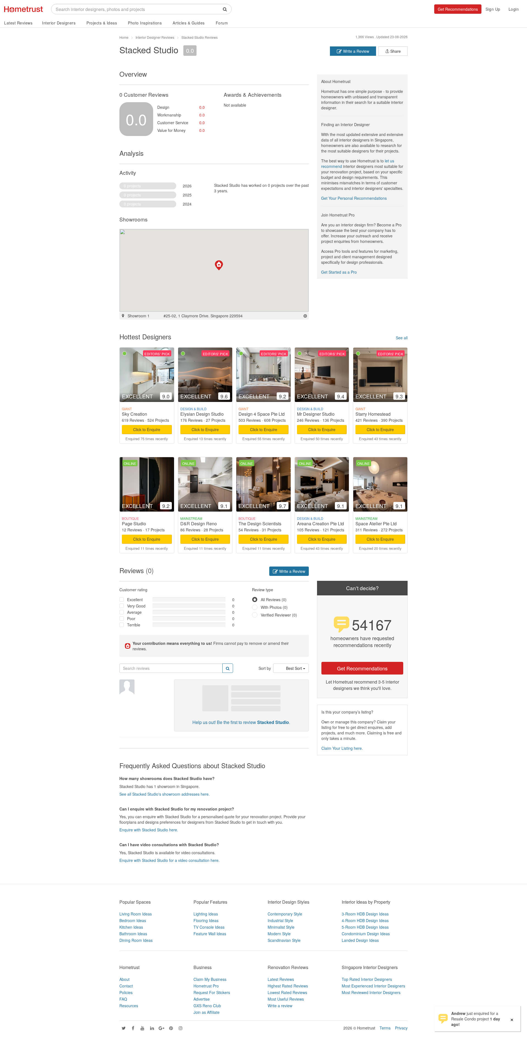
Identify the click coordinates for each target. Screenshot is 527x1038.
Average (134, 612)
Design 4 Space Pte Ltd (262, 414)
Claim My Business (210, 979)
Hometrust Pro (206, 986)
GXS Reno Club (207, 1005)
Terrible (133, 625)
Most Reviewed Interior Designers (371, 992)
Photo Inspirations (145, 23)
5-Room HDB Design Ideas (365, 927)
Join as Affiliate (207, 1012)
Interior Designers (58, 23)
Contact (126, 986)
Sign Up (493, 9)
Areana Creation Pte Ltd (320, 523)
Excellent (135, 599)
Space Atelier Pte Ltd (376, 523)
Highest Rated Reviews (288, 986)
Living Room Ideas (135, 914)
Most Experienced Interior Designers (373, 986)
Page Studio (134, 523)
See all (402, 337)
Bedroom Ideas (132, 920)
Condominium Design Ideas (366, 933)
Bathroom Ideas (133, 933)
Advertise (202, 999)
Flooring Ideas (206, 920)
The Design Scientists (260, 523)
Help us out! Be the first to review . (241, 722)
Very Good (136, 606)
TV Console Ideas (209, 927)
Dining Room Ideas (136, 940)
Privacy (401, 1028)
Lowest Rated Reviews (287, 992)
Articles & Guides (189, 23)
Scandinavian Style (284, 940)
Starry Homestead (373, 414)
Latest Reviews (18, 23)
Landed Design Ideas (360, 940)
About (124, 979)
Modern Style (279, 933)
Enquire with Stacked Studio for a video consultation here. (169, 860)
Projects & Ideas (101, 23)
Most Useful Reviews (286, 999)
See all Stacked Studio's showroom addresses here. (164, 794)
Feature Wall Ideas (210, 933)
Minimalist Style (281, 927)
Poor (131, 618)
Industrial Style (280, 920)
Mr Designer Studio (316, 414)
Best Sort (294, 668)
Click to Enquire (146, 429)
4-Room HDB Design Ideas (365, 920)
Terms (385, 1028)
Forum (222, 23)
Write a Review (355, 51)
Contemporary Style (285, 914)
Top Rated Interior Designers (367, 979)
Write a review (280, 1005)
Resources (128, 1005)
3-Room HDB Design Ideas (365, 914)
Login (514, 9)
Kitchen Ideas (131, 927)
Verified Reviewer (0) (279, 615)
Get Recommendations (458, 9)
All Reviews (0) (274, 599)
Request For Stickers (212, 992)
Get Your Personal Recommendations (354, 198)
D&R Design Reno (198, 523)
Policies (126, 992)
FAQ (123, 999)
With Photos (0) (274, 607)
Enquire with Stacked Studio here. (148, 829)
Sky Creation (134, 414)
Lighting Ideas (206, 914)
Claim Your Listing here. (342, 748)
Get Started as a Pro (339, 272)
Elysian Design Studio (202, 414)
